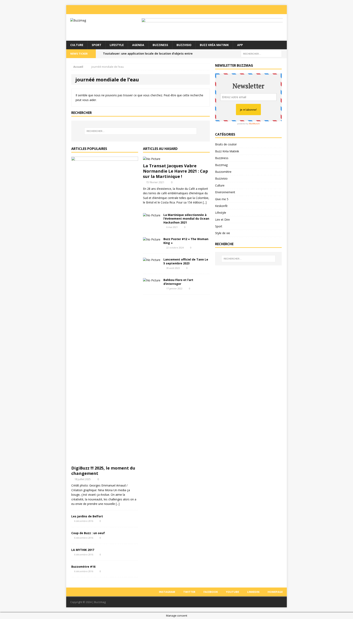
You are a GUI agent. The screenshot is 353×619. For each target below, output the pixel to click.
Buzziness (221, 158)
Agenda (138, 45)
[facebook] (258, 9)
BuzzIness (160, 45)
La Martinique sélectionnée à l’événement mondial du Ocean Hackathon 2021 (186, 218)
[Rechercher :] (261, 53)
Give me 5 (221, 199)
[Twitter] (250, 9)
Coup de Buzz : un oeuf (88, 533)
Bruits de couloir (226, 144)
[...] (118, 504)
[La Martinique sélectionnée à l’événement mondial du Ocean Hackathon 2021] (151, 215)
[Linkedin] (275, 9)
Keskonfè (221, 206)
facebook (210, 592)
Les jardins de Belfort (87, 516)
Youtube (232, 592)
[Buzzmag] (101, 20)
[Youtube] (266, 9)
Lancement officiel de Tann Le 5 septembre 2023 (185, 261)
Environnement (225, 192)
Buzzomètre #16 (83, 566)
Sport (96, 45)
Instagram (167, 592)
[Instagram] (242, 9)
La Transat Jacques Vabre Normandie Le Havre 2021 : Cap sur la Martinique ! (175, 171)
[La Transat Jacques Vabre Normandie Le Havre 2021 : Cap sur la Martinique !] (151, 159)
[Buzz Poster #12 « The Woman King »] (151, 239)
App (240, 45)
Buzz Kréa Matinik (214, 45)
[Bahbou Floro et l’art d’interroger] (151, 280)
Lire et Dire (222, 219)
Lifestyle (117, 45)
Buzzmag (221, 165)
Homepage (275, 592)
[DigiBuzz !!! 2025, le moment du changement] (104, 461)
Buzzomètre (223, 172)
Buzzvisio (183, 45)
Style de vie (222, 233)
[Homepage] (283, 9)
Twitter (189, 592)
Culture (76, 45)
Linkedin (253, 592)
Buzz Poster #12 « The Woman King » (185, 241)
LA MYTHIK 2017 (82, 550)
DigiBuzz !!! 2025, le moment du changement (103, 470)
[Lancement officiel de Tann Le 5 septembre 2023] (151, 260)
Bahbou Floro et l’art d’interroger (178, 281)
